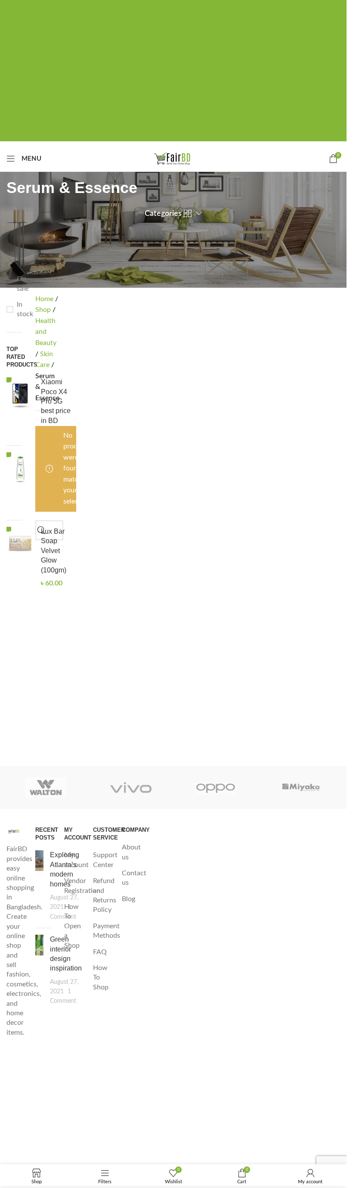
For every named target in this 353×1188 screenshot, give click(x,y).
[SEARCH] (41, 530)
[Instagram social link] (14, 1106)
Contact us (134, 878)
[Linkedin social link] (187, 8)
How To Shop (100, 977)
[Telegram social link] (201, 8)
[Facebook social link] (146, 8)
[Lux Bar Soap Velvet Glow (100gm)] (20, 557)
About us (131, 852)
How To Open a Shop (72, 926)
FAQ (100, 952)
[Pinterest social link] (173, 8)
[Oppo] (215, 787)
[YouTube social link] (14, 1131)
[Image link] (14, 830)
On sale (19, 283)
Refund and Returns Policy (104, 895)
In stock (19, 309)
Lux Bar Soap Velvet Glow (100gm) (53, 551)
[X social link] (160, 8)
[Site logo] (173, 158)
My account (76, 860)
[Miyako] (300, 787)
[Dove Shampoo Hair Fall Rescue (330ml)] (20, 482)
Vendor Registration (82, 885)
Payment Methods (106, 931)
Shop (44, 309)
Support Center (105, 860)
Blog (128, 899)
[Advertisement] (176, 81)
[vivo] (130, 787)
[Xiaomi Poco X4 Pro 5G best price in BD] (20, 408)
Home (45, 298)
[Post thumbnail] (39, 885)
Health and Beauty (45, 331)
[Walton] (45, 787)
